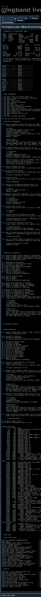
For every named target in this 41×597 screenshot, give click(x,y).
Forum (34, 18)
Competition (7, 20)
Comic (20, 20)
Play (14, 18)
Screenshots (7, 22)
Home (4, 18)
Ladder (24, 18)
